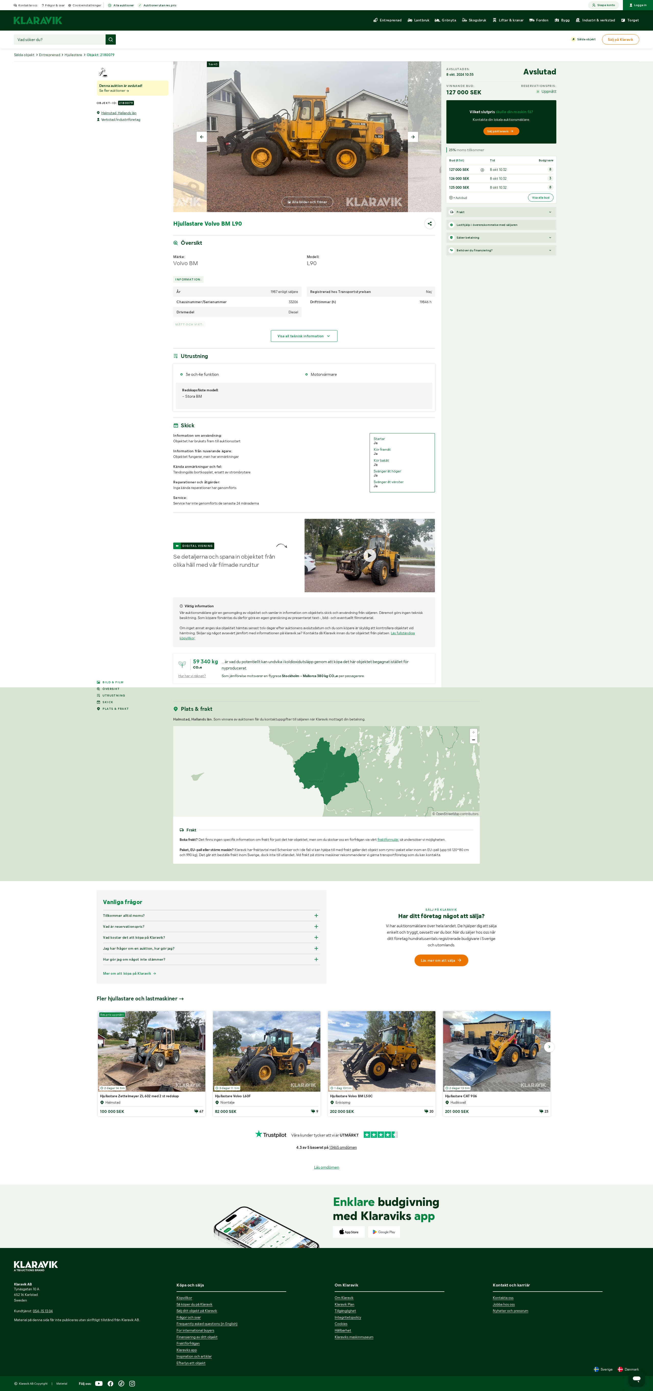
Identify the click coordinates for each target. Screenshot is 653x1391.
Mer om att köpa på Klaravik (127, 973)
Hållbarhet (343, 1330)
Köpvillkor (184, 1298)
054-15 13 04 (43, 1311)
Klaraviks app (187, 1350)
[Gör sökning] (111, 39)
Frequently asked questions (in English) (207, 1324)
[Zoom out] (473, 739)
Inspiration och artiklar (194, 1356)
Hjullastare (73, 55)
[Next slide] (413, 137)
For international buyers (195, 1330)
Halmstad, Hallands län (118, 113)
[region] (326, 771)
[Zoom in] (473, 732)
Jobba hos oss (504, 1304)
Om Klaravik (344, 1298)
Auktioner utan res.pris (160, 5)
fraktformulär (388, 840)
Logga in (640, 5)
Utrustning (114, 695)
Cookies (341, 1324)
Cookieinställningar (87, 5)
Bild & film (113, 682)
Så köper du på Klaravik (194, 1304)
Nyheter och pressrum (510, 1311)
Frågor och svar (189, 1317)
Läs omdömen (326, 1167)
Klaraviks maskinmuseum (354, 1337)
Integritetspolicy (348, 1317)
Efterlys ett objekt (191, 1363)
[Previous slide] (202, 137)
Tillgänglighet (345, 1311)
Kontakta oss (27, 5)
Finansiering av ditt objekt (197, 1337)
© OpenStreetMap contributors (455, 814)
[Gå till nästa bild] (549, 1047)
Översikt (111, 689)
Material (61, 1383)
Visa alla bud (540, 197)
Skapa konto (606, 5)
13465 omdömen (343, 1147)
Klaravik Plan (344, 1304)
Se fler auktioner (112, 90)
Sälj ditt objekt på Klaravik (197, 1311)
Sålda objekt (586, 39)
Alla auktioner (124, 5)
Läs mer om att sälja (438, 960)
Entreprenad (49, 55)
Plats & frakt (116, 709)
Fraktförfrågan (188, 1343)
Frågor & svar (55, 5)
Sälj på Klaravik (498, 131)
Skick (108, 702)
